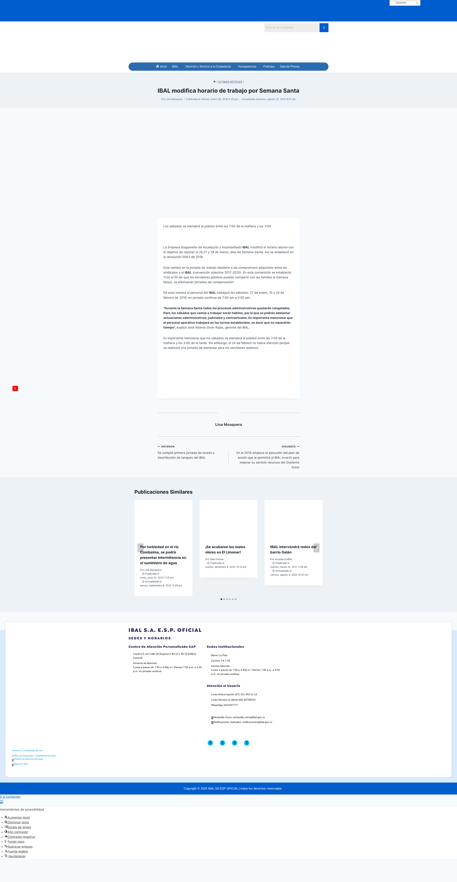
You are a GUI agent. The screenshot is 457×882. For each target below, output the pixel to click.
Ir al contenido (10, 797)
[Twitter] (222, 743)
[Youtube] (246, 743)
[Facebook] (210, 743)
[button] (176, 66)
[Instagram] (234, 743)
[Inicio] (214, 81)
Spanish (400, 2)
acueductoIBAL (284, 559)
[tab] (221, 599)
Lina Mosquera (174, 99)
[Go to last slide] (140, 548)
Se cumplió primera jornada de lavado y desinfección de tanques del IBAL (186, 452)
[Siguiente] (316, 548)
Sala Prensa (217, 559)
